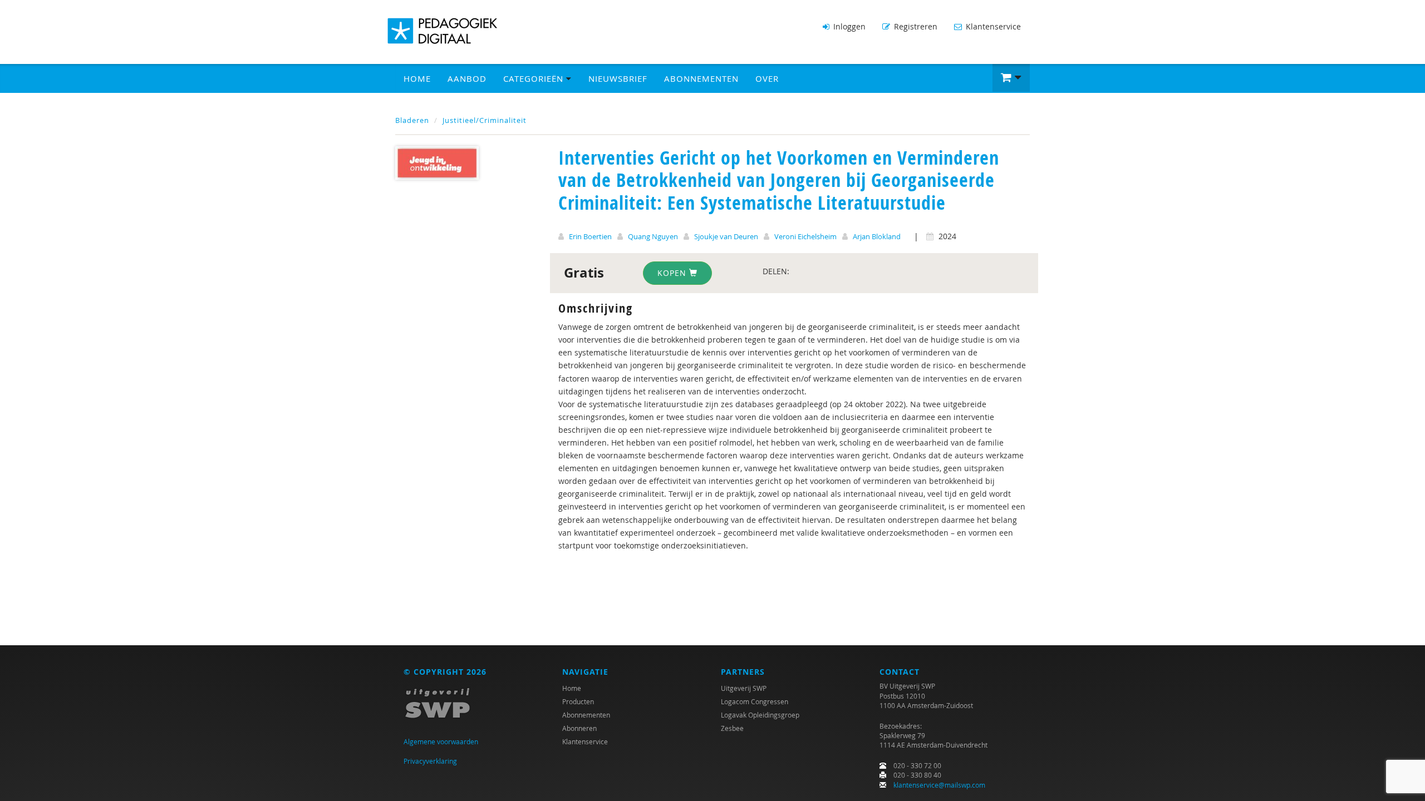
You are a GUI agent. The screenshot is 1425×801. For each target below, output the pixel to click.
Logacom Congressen (754, 701)
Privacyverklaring (430, 760)
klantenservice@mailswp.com (939, 784)
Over (767, 78)
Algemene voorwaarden (441, 741)
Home (417, 78)
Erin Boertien (590, 236)
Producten (578, 701)
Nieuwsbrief (617, 78)
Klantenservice (992, 26)
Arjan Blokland (877, 236)
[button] (1011, 78)
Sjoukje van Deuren (726, 236)
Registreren (914, 26)
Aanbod (467, 78)
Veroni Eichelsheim (805, 236)
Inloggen (848, 26)
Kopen (673, 273)
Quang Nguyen (653, 236)
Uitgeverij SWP (743, 688)
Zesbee (732, 728)
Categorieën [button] (534, 78)
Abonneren (579, 728)
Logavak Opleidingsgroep (760, 714)
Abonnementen (701, 78)
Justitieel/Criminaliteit (485, 120)
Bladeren (412, 120)
